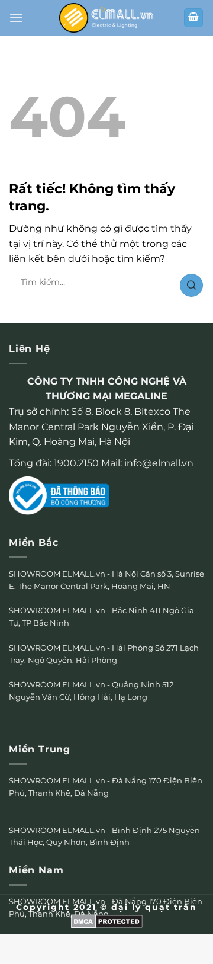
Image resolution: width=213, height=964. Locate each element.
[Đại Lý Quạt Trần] (106, 17)
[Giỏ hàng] (193, 18)
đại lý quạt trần (154, 907)
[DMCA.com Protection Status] (107, 920)
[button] (16, 17)
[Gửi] (191, 285)
